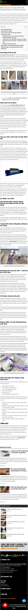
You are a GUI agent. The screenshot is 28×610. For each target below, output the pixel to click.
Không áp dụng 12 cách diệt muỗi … (16, 534)
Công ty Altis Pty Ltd (17, 105)
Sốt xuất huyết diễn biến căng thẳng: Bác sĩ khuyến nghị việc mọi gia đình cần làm (18, 470)
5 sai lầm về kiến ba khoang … (14, 509)
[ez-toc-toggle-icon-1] (24, 27)
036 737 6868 (11, 598)
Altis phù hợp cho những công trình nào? (12, 47)
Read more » (3, 465)
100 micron (13, 241)
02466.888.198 (5, 4)
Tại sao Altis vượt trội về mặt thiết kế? (11, 32)
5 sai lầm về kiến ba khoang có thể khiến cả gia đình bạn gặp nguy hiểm (19, 452)
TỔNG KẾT (4, 48)
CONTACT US (23, 4)
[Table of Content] (25, 27)
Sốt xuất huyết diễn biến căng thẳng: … (17, 515)
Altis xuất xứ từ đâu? (6, 31)
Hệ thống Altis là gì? (6, 29)
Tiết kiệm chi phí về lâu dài (9, 43)
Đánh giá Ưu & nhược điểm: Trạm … (16, 528)
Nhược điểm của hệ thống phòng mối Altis (12, 45)
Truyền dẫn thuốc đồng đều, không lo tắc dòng (14, 39)
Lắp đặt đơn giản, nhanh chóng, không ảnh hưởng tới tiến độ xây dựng (13, 36)
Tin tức (3, 582)
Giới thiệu (3, 581)
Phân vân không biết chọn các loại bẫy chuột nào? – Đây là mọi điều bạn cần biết (18, 488)
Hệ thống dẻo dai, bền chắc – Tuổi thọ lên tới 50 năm (14, 41)
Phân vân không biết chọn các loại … (16, 521)
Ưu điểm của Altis (5, 34)
